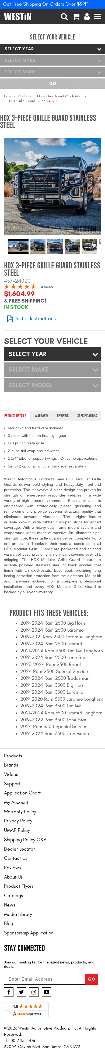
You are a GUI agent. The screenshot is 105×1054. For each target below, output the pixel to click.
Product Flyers (18, 886)
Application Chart (22, 793)
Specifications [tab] (87, 416)
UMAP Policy (17, 830)
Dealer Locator (19, 849)
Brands (11, 765)
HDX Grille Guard (22, 101)
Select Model (21, 71)
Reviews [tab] (63, 416)
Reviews (12, 867)
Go (52, 83)
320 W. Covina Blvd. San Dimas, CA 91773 (42, 1046)
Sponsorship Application (29, 933)
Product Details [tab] (15, 416)
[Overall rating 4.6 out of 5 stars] (20, 287)
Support (12, 784)
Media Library (18, 914)
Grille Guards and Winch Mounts (61, 96)
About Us (13, 877)
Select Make (20, 60)
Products (24, 96)
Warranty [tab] (41, 416)
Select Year (19, 48)
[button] (64, 16)
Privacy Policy (18, 821)
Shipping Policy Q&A (25, 840)
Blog (8, 923)
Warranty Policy (20, 812)
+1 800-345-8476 (19, 1040)
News (9, 905)
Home (7, 96)
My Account (16, 802)
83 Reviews (47, 287)
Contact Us (15, 858)
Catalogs (13, 895)
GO (92, 979)
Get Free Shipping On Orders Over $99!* (46, 4)
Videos (11, 774)
